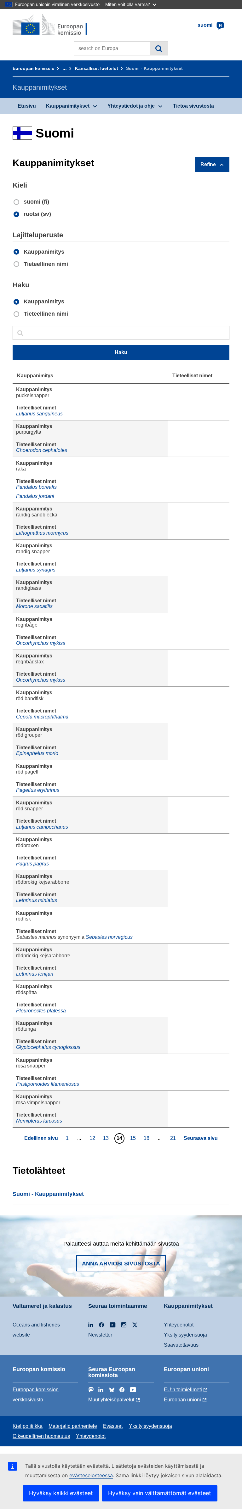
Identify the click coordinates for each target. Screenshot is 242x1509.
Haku (159, 48)
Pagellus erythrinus (37, 790)
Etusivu (27, 106)
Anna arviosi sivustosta (121, 1263)
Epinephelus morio (37, 753)
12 (93, 1138)
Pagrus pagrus (32, 863)
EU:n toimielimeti (183, 1389)
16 (147, 1138)
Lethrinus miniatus (36, 900)
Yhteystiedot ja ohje (131, 106)
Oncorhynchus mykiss (40, 643)
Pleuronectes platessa (41, 1010)
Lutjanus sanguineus (39, 413)
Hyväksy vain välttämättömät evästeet (159, 1493)
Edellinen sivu (41, 1138)
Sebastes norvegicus (109, 937)
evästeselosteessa (91, 1475)
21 (173, 1138)
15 (133, 1138)
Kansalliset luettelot (96, 68)
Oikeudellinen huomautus (41, 1436)
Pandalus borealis (36, 487)
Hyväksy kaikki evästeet (61, 1493)
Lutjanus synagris (35, 569)
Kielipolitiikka (28, 1426)
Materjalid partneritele (73, 1426)
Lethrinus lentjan (34, 974)
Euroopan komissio (34, 68)
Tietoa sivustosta (193, 106)
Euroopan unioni (182, 1399)
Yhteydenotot (178, 1324)
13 (106, 1138)
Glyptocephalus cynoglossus (48, 1047)
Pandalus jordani (35, 496)
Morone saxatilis (34, 606)
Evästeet (113, 1426)
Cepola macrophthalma (42, 716)
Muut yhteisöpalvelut (111, 1399)
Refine (208, 164)
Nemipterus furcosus (39, 1120)
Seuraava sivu (201, 1138)
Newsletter (100, 1334)
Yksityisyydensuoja (185, 1334)
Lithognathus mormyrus (42, 533)
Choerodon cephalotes (41, 450)
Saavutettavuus (181, 1345)
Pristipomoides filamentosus (47, 1084)
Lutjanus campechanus (42, 827)
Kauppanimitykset (67, 106)
